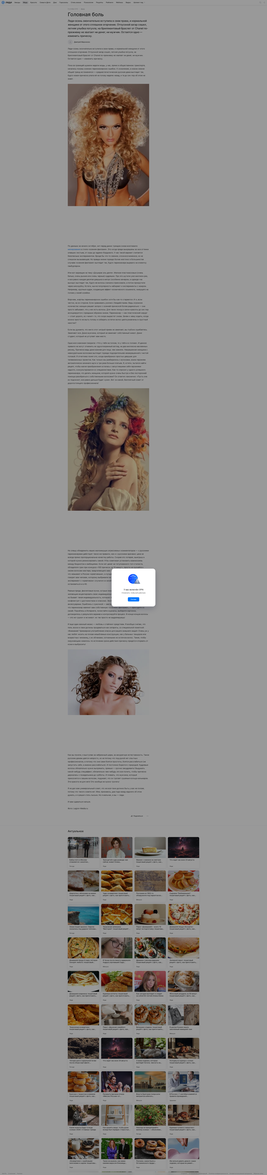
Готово (133, 599)
